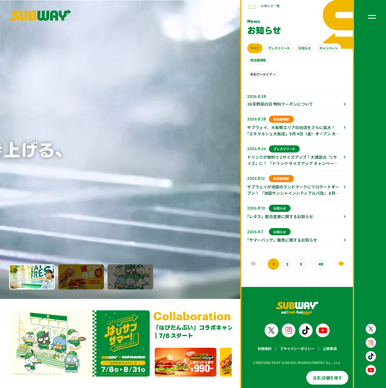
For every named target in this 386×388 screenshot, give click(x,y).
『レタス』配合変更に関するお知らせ (280, 216)
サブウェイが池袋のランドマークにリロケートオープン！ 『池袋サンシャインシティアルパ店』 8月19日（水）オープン (293, 193)
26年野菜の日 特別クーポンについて (280, 104)
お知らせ (304, 48)
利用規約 (264, 348)
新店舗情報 (258, 60)
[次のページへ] (341, 263)
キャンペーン (328, 48)
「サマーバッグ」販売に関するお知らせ (282, 240)
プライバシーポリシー (297, 348)
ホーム (252, 5)
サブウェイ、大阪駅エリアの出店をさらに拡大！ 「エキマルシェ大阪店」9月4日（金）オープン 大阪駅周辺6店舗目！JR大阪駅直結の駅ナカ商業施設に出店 (293, 136)
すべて (254, 48)
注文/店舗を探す (327, 378)
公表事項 (330, 348)
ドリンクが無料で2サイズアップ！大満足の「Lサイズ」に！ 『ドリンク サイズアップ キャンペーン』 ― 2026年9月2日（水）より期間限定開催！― (292, 166)
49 (320, 264)
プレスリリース (279, 48)
